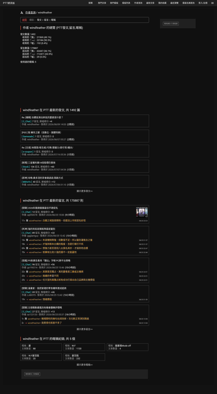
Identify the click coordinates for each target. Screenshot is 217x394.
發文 (39, 20)
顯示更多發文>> (85, 191)
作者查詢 (30, 12)
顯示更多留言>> (85, 329)
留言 (46, 20)
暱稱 (53, 20)
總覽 (24, 20)
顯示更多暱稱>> (85, 364)
